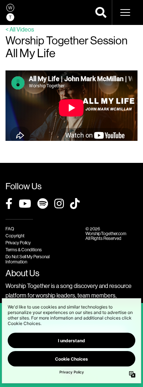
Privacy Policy (18, 242)
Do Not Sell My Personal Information (28, 259)
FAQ (10, 228)
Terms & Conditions (24, 249)
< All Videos (20, 29)
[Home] (10, 12)
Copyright (15, 235)
